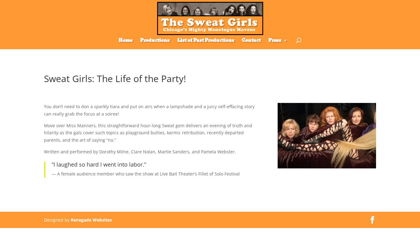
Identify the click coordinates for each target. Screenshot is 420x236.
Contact (251, 41)
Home (126, 41)
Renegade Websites (91, 220)
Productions (155, 41)
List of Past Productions (205, 41)
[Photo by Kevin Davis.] (327, 168)
